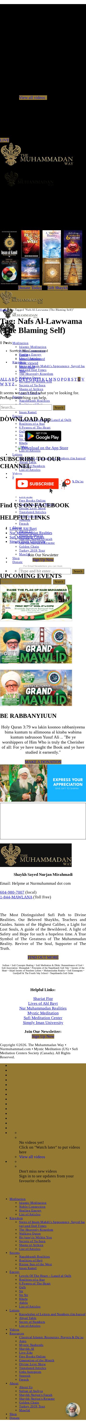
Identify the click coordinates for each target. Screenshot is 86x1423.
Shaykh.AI (26, 1348)
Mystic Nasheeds (31, 1345)
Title (22, 371)
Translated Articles (32, 512)
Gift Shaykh (58, 287)
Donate (17, 562)
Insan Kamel (28, 412)
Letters (17, 454)
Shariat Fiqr (43, 998)
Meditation (20, 343)
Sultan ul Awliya (31, 1391)
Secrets (15, 1252)
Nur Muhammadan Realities (31, 533)
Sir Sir (23, 1295)
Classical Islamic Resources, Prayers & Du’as (51, 1337)
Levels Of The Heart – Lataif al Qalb (45, 1276)
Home (3, 309)
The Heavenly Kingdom (36, 373)
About (14, 1383)
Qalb (22, 1287)
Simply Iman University (28, 541)
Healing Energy (30, 354)
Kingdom (16, 1218)
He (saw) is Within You (35, 1237)
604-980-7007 (12, 892)
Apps (23, 1341)
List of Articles (29, 450)
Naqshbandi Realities (34, 400)
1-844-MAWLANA (16, 897)
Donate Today (30, 287)
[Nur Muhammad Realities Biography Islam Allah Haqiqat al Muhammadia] (43, 179)
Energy (15, 1272)
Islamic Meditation (33, 347)
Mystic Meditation (43, 1013)
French (24, 523)
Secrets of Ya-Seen (32, 385)
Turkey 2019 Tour (32, 550)
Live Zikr (26, 1352)
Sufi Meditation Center (27, 537)
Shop (16, 558)
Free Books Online (32, 500)
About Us (25, 1387)
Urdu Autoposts (30, 1372)
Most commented (32, 359)
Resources (17, 1333)
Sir (21, 435)
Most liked (27, 367)
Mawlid (24, 554)
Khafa (23, 1299)
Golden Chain (29, 546)
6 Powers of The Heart (35, 427)
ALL (3, 379)
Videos (17, 473)
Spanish (25, 1375)
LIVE (4, 140)
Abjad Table (28, 1318)
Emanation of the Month (36, 1360)
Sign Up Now (43, 560)
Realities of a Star (32, 423)
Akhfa (23, 1302)
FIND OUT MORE (43, 957)
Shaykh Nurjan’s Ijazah (35, 1395)
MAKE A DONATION (43, 762)
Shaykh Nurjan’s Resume (37, 1398)
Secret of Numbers (32, 466)
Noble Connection (32, 1206)
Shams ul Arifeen (31, 389)
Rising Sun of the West (35, 1264)
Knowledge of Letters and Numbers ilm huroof (52, 1314)
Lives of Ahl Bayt (23, 529)
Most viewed (28, 363)
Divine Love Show (32, 1364)
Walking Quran (30, 1233)
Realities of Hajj (31, 1260)
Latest (23, 355)
